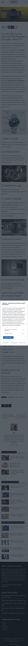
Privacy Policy (22, 342)
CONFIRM (8, 337)
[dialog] (14, 323)
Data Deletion (5, 342)
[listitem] (14, 330)
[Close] (25, 303)
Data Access (14, 342)
